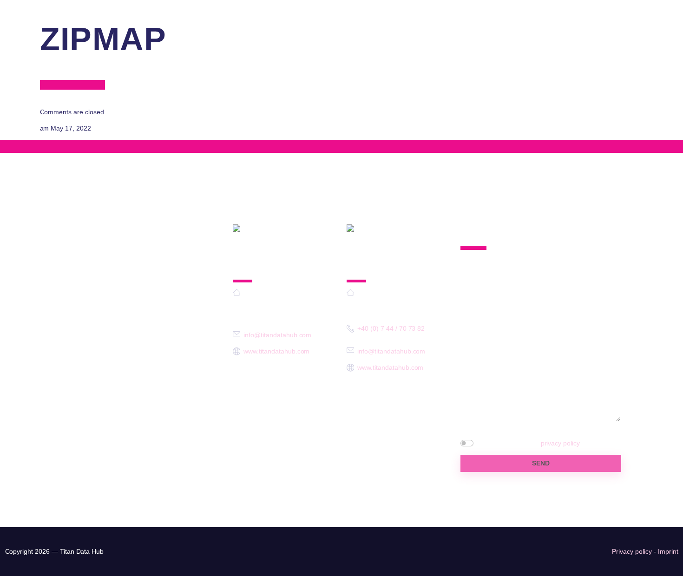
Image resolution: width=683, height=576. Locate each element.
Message (484, 369)
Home (361, 42)
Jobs (593, 42)
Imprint (668, 551)
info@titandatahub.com (632, 7)
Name (475, 298)
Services (542, 42)
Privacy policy (631, 551)
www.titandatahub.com (276, 351)
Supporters (419, 42)
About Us (483, 42)
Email (476, 334)
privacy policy (560, 443)
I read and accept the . (529, 443)
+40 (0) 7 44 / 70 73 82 (391, 328)
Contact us (649, 42)
